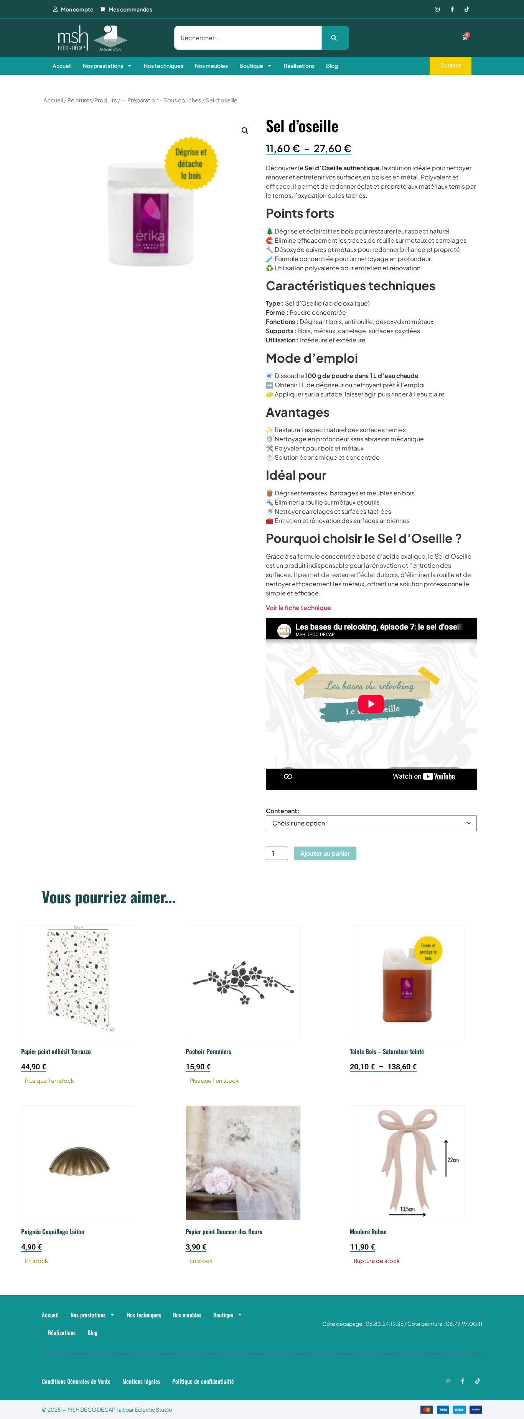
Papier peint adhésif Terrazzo (56, 1051)
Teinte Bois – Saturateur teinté (387, 1051)
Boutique (251, 65)
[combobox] (248, 38)
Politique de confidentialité (203, 1381)
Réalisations (299, 65)
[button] (245, 131)
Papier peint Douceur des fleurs (224, 1231)
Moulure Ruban (368, 1231)
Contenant (281, 811)
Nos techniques (163, 65)
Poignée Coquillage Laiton (52, 1231)
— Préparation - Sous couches (161, 100)
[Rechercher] (335, 38)
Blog (332, 65)
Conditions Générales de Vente (76, 1381)
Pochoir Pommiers (208, 1051)
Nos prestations (103, 65)
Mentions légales (141, 1381)
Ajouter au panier (325, 853)
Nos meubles (211, 65)
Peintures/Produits (92, 100)
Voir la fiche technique (298, 607)
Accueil (62, 65)
